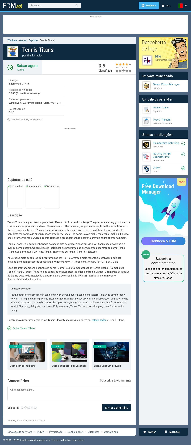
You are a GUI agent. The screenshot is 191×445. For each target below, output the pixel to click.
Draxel (156, 167)
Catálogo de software (19, 431)
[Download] (183, 143)
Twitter (152, 431)
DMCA (40, 431)
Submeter (93, 431)
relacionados (99, 319)
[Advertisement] (95, 24)
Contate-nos (111, 431)
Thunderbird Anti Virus (166, 142)
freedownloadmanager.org (35, 440)
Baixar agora (27, 65)
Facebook (174, 431)
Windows (12, 40)
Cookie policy (75, 431)
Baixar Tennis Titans (24, 328)
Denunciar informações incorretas (26, 119)
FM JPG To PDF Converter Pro (162, 155)
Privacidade (56, 431)
